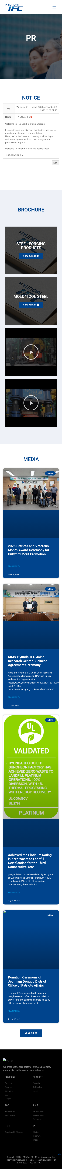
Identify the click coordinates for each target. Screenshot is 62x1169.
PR (34, 1126)
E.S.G (7, 1126)
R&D (7, 1105)
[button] (54, 8)
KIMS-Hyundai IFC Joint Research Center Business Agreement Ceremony (27, 661)
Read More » (14, 566)
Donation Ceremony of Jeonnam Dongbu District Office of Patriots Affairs (27, 981)
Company (10, 1077)
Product (38, 1077)
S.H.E (35, 1105)
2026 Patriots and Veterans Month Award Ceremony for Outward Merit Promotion (28, 550)
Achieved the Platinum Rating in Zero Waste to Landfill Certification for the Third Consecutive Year (30, 861)
